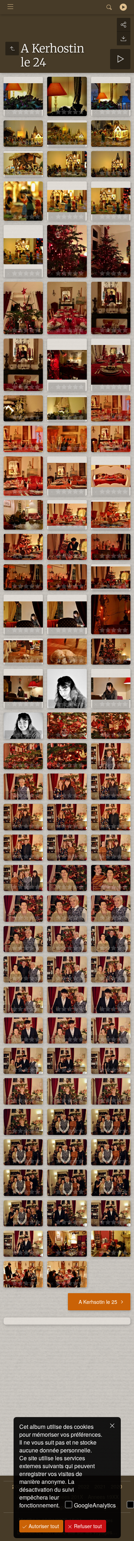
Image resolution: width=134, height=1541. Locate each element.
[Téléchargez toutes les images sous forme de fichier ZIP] (123, 38)
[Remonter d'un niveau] (12, 48)
